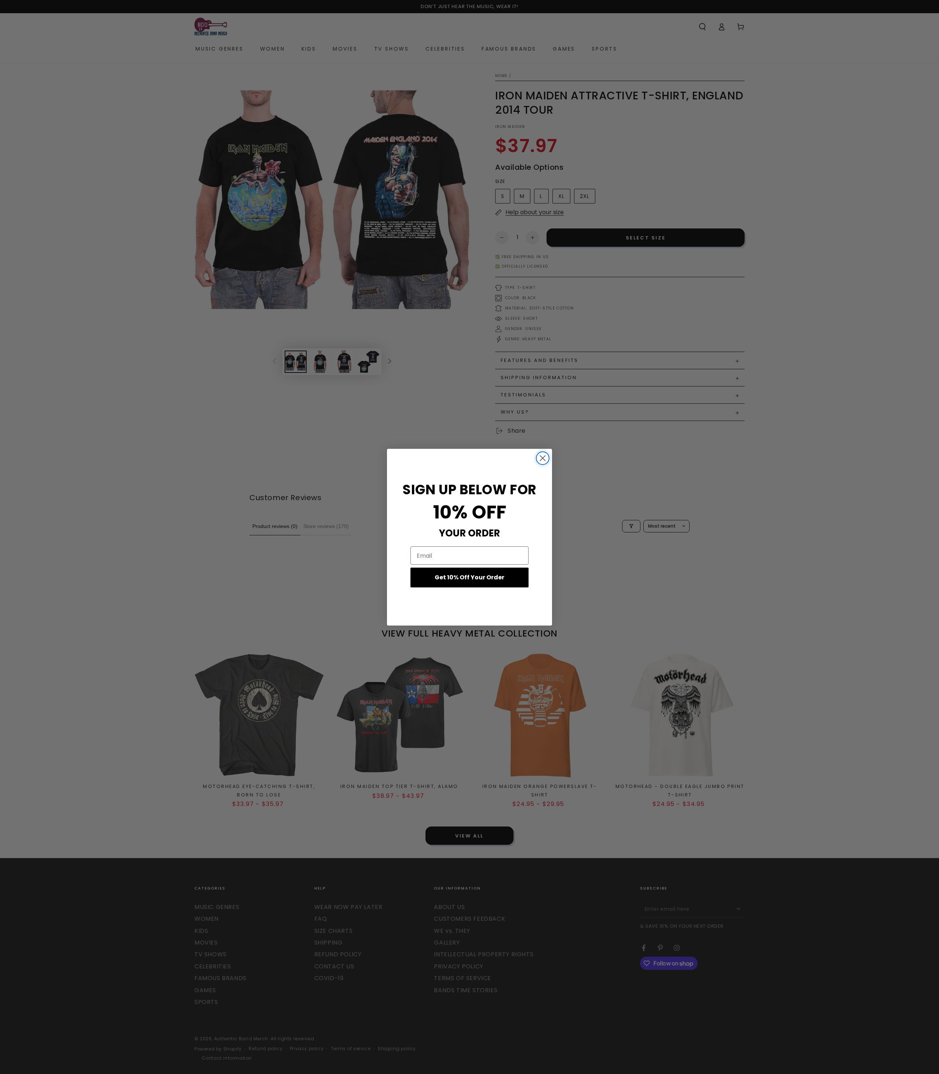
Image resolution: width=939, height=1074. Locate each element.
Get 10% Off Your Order (469, 577)
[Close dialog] (542, 458)
